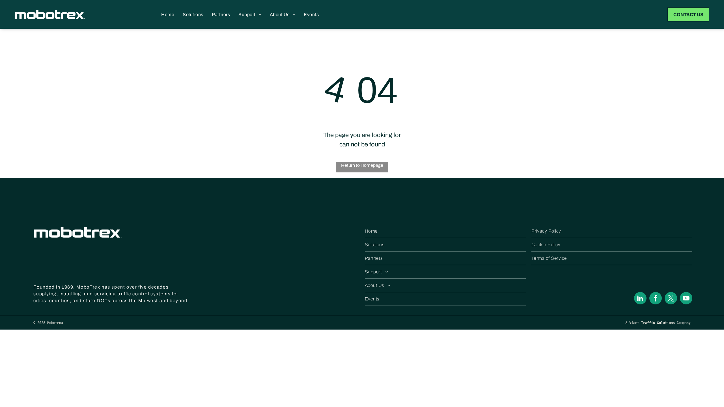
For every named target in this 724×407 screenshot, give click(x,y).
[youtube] (686, 299)
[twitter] (671, 299)
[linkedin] (640, 299)
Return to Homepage (362, 165)
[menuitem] (167, 14)
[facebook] (655, 299)
